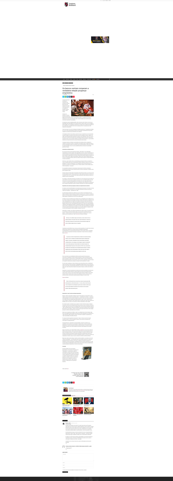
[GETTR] (102, 0)
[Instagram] (104, 0)
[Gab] (101, 0)
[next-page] (64, 417)
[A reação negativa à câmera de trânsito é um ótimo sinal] (67, 400)
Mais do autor (73, 395)
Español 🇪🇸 (93, 79)
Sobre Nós (67, 79)
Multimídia (80, 79)
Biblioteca (84, 79)
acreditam (81, 329)
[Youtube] (110, 0)
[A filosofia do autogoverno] (89, 410)
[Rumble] (105, 0)
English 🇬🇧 (97, 79)
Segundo (63, 277)
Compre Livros (89, 79)
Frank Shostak (65, 94)
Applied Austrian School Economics (80, 390)
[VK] (69, 97)
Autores (74, 79)
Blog (77, 79)
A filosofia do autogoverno (87, 414)
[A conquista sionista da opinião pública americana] (67, 410)
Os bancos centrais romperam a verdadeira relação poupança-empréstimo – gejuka (79, 446)
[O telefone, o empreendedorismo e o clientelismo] (78, 410)
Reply (66, 443)
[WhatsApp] (65, 97)
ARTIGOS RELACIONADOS (66, 395)
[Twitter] (108, 0)
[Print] (72, 97)
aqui (68, 368)
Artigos (71, 79)
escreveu (66, 232)
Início (63, 81)
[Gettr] (74, 97)
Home (64, 79)
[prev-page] (63, 417)
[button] (109, 79)
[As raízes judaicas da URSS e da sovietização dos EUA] (78, 400)
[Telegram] (107, 0)
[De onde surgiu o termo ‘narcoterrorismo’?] (89, 400)
